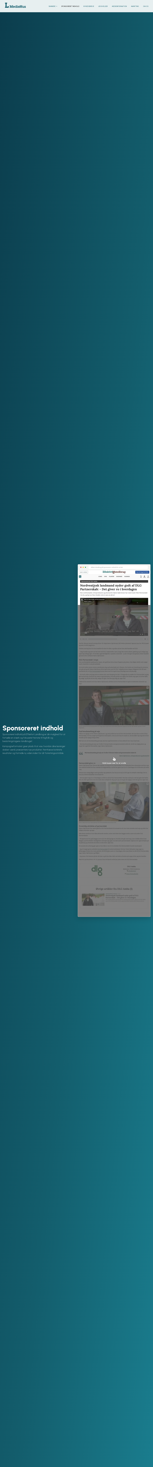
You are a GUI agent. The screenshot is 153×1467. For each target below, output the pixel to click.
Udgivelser (103, 6)
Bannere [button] (52, 6)
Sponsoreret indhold (70, 6)
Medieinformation (119, 6)
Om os (146, 6)
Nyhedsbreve (88, 6)
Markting (135, 6)
